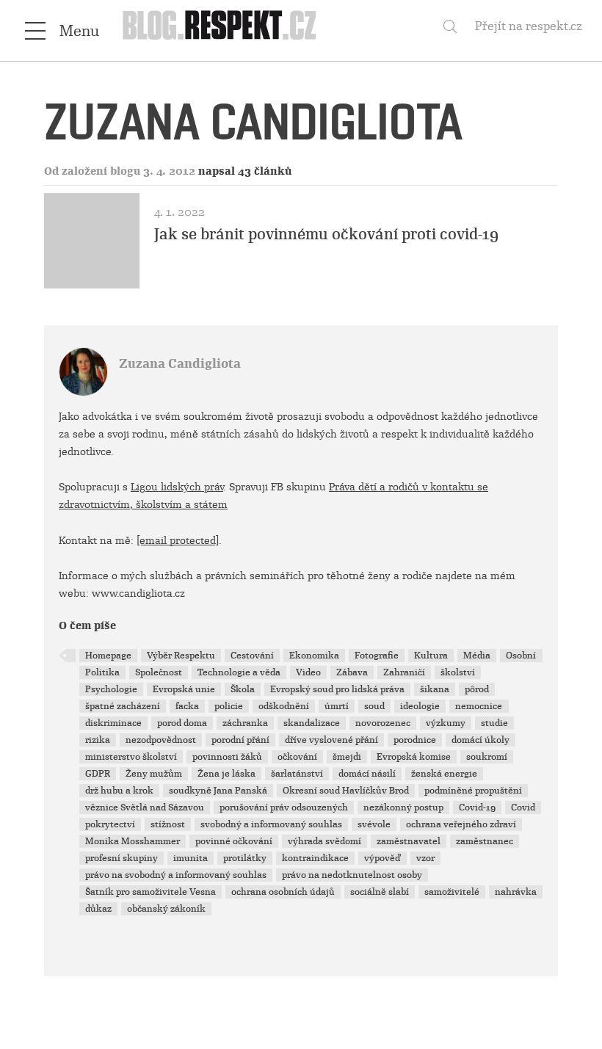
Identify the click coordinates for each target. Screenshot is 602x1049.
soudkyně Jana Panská (218, 790)
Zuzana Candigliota (180, 363)
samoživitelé (451, 892)
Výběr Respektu (181, 655)
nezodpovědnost (161, 740)
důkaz (98, 909)
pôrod (477, 689)
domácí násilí (367, 774)
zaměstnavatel (408, 841)
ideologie (420, 706)
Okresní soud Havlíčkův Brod (346, 790)
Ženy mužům (154, 774)
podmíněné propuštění (473, 790)
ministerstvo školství (131, 757)
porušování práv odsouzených (284, 807)
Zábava (352, 672)
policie (228, 706)
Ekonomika (314, 655)
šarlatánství (297, 774)
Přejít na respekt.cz (528, 26)
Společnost (158, 672)
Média (476, 655)
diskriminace (113, 723)
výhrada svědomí (324, 841)
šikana (434, 689)
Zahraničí (404, 672)
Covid (523, 807)
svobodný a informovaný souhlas (271, 824)
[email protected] (178, 540)
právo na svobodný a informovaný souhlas (175, 875)
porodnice (415, 740)
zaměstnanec (484, 841)
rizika (97, 740)
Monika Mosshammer (132, 841)
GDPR (97, 774)
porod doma (182, 723)
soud (374, 706)
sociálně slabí (379, 892)
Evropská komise (414, 757)
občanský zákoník (166, 909)
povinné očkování (233, 841)
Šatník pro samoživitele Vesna (150, 892)
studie (494, 723)
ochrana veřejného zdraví (461, 824)
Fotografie (377, 655)
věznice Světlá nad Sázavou (144, 807)
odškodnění (283, 706)
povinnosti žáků (227, 757)
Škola (243, 689)
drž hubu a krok (119, 790)
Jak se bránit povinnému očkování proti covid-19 (326, 234)
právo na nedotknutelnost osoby (352, 875)
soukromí (486, 757)
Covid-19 (477, 807)
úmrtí (336, 706)
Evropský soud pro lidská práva (337, 689)
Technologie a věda (238, 672)
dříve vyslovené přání (331, 740)
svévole (374, 824)
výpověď (382, 858)
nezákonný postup (403, 807)
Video (308, 672)
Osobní (521, 655)
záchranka (245, 723)
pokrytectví (110, 824)
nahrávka (516, 892)
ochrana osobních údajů (283, 892)
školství (457, 672)
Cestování (252, 655)
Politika (102, 672)
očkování (297, 757)
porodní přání (240, 740)
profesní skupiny (121, 858)
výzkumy (445, 723)
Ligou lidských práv (177, 486)
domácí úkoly (480, 740)
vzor (425, 858)
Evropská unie (184, 689)
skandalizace (311, 723)
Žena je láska (226, 774)
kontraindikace (315, 858)
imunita (190, 858)
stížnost (167, 824)
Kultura (431, 655)
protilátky (244, 858)
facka (187, 706)
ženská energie (444, 774)
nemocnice (478, 706)
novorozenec (382, 723)
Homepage (108, 655)
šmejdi (347, 757)
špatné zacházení (122, 706)
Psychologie (111, 689)
